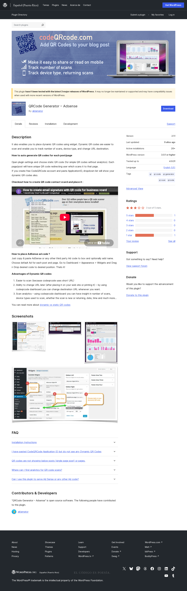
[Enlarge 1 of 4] (41, 325)
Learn (81, 542)
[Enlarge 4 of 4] (114, 370)
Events (115, 547)
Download (168, 108)
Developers (84, 551)
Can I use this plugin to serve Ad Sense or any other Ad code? (45, 479)
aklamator (37, 111)
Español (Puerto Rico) (49, 572)
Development (70, 123)
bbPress (150, 551)
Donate (116, 551)
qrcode (171, 180)
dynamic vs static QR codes (55, 304)
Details (18, 123)
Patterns (49, 556)
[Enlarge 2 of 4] (77, 325)
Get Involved (118, 542)
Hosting (15, 551)
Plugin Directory (19, 14)
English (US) (169, 167)
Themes (49, 547)
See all (171, 241)
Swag (116, 556)
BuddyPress (152, 556)
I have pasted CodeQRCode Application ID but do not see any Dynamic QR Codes (56, 451)
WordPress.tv (86, 556)
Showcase (50, 542)
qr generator (168, 174)
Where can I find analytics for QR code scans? (37, 470)
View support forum (136, 265)
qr (150, 174)
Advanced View (134, 188)
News (14, 547)
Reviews (33, 123)
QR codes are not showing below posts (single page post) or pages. (48, 460)
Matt (148, 547)
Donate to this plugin (137, 295)
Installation (51, 123)
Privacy (15, 556)
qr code (157, 174)
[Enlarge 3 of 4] (114, 325)
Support (171, 123)
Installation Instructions (24, 442)
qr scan (162, 180)
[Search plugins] (43, 25)
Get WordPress (173, 5)
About (15, 542)
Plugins (48, 551)
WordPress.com (154, 542)
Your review (132, 241)
